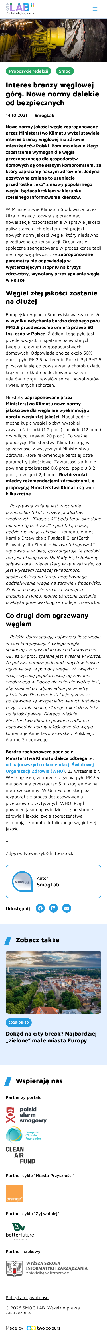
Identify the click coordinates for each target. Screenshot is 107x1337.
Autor (42, 878)
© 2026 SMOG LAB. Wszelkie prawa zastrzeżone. (43, 1310)
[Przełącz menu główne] (95, 9)
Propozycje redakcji (28, 71)
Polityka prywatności (27, 1297)
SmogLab (44, 115)
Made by (14, 1327)
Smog (65, 71)
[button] (40, 908)
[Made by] (43, 1328)
